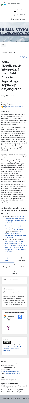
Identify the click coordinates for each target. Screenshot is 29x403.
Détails (7, 260)
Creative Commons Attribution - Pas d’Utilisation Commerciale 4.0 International (12, 348)
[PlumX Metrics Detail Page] (8, 327)
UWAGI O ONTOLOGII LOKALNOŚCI (13, 233)
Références (21, 260)
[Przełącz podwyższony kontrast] (25, 10)
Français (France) (20, 19)
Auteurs (14, 273)
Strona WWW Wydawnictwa (10, 372)
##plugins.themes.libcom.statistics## (14, 267)
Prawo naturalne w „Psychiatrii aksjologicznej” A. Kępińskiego (16, 226)
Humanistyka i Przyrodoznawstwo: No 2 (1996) (14, 229)
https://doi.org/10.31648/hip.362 (13, 107)
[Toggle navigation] (3, 45)
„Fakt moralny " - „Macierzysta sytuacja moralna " (15, 217)
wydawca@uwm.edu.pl (13, 373)
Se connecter (21, 15)
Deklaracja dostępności (8, 380)
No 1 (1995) (23, 57)
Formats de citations (11, 293)
